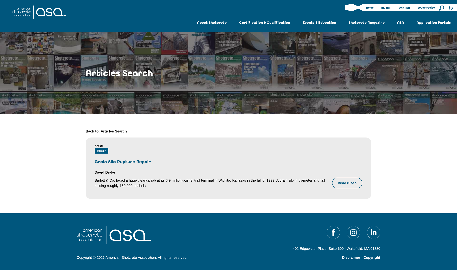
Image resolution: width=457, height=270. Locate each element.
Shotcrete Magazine (367, 22)
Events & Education (319, 22)
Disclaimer (351, 257)
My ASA (386, 7)
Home (370, 7)
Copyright (371, 257)
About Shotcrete (212, 22)
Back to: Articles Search (106, 131)
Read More (347, 183)
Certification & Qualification (264, 22)
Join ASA (404, 7)
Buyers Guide (426, 7)
